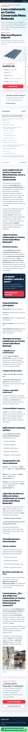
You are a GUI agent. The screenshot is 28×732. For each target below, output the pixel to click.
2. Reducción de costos (7, 133)
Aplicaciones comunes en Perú (9, 140)
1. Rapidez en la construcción (9, 130)
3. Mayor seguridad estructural (9, 135)
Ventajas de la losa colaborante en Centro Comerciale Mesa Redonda (11, 128)
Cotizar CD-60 (13, 86)
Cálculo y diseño (6, 151)
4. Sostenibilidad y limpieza (8, 137)
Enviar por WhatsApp (14, 701)
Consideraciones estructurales (9, 148)
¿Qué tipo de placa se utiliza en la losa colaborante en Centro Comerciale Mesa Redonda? (13, 145)
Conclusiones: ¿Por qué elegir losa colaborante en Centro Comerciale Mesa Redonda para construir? (13, 156)
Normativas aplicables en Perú (9, 153)
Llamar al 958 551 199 (14, 706)
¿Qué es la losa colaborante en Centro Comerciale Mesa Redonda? (13, 119)
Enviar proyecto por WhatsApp (11, 293)
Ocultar (23, 111)
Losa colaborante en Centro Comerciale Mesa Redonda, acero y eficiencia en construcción (12, 116)
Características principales (8, 124)
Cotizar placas (23, 162)
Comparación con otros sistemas (9, 142)
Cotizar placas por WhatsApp (15, 729)
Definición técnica (6, 122)
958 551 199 (24, 1)
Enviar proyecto (11, 103)
